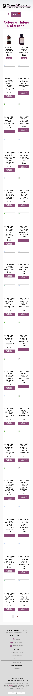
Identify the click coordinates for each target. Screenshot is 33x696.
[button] (2, 14)
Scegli (9, 58)
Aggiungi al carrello (9, 96)
